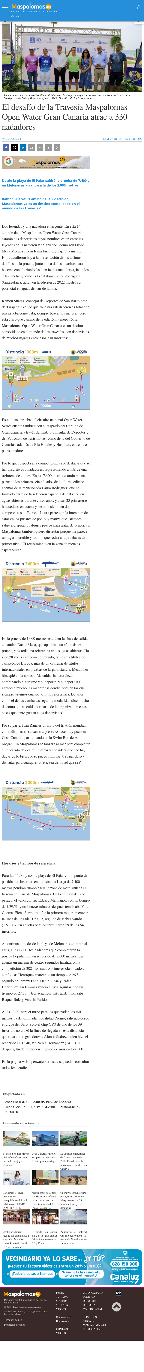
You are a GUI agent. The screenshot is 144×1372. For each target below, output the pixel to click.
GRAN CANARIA (15, 1107)
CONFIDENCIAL (93, 1309)
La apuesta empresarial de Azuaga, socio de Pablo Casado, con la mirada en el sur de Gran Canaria (73, 1161)
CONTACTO (63, 1329)
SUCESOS (62, 1305)
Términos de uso (13, 1320)
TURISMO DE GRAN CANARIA (51, 1102)
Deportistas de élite (16, 1102)
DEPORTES (12, 1112)
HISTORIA (89, 1305)
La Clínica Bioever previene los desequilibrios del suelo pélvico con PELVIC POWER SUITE (15, 1200)
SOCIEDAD (62, 1301)
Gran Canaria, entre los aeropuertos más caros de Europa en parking (44, 1157)
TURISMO (62, 1296)
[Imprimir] (31, 147)
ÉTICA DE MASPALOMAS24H (94, 1323)
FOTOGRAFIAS (92, 1329)
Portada (60, 1292)
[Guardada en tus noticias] (40, 147)
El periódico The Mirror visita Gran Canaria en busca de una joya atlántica (16, 1159)
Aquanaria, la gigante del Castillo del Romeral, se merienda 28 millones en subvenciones (73, 1237)
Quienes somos (64, 1317)
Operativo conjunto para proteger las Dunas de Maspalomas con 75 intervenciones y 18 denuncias (73, 1200)
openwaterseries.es (43, 1061)
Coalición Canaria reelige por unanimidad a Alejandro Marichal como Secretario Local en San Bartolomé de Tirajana (16, 1241)
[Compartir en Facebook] (6, 147)
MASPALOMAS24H (43, 1107)
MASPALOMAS (70, 1107)
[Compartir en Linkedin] (23, 147)
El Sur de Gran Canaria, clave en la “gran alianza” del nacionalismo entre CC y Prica (45, 1237)
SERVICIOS (90, 1317)
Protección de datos (14, 1324)
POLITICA (89, 1296)
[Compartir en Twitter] (14, 147)
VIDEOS (61, 1309)
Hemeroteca (62, 1321)
